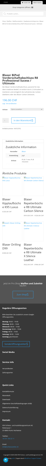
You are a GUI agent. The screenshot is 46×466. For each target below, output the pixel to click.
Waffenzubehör (18, 21)
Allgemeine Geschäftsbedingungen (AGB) (17, 403)
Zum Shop (22, 294)
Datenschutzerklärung (10, 408)
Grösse (4, 110)
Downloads (6, 399)
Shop (4, 21)
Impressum (6, 411)
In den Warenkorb (22, 120)
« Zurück (5, 2)
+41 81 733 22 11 (8, 439)
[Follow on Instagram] (6, 352)
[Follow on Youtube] (10, 352)
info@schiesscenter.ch (10, 447)
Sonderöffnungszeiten (15, 344)
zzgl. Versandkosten (9, 103)
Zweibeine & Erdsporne (31, 21)
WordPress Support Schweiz (33, 458)
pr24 (13, 458)
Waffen (9, 21)
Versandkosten (7, 369)
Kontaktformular (8, 391)
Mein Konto (37, 3)
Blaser (24, 151)
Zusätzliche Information (14, 141)
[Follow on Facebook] (3, 352)
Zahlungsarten (7, 373)
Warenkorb (6, 395)
